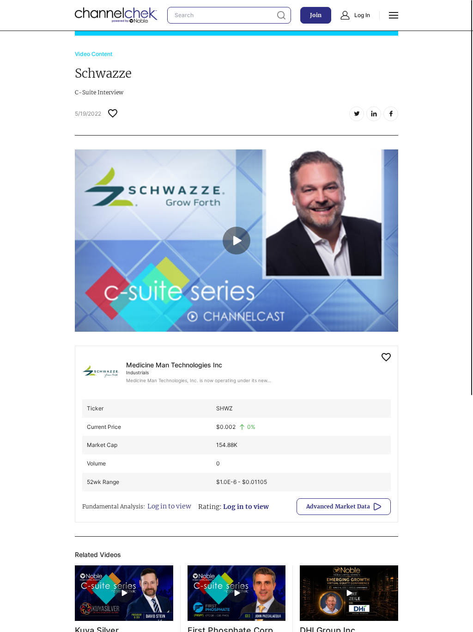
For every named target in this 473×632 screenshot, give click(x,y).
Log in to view (169, 506)
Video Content (93, 53)
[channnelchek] (116, 15)
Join (315, 15)
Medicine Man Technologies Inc (174, 365)
